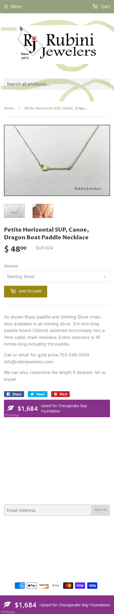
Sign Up (101, 510)
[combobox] (57, 84)
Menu (16, 6)
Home (9, 108)
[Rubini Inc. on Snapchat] (95, 559)
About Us (29, 535)
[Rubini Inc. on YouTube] (104, 559)
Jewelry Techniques (28, 542)
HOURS (72, 535)
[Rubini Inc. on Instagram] (86, 559)
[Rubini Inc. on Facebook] (55, 559)
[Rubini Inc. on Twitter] (46, 559)
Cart (105, 6)
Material (11, 266)
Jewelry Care (95, 535)
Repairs (56, 542)
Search (10, 535)
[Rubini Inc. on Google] (75, 559)
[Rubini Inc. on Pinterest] (65, 559)
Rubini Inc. (59, 575)
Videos (55, 549)
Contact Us (51, 535)
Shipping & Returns (83, 542)
